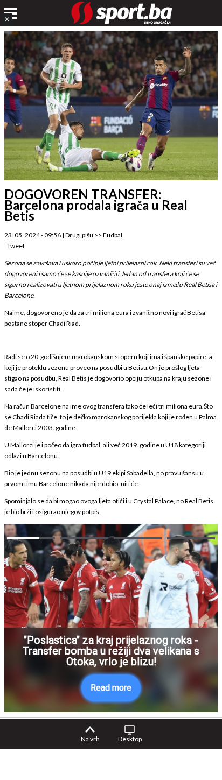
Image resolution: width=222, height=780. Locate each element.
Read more (111, 688)
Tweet (16, 246)
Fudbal (112, 235)
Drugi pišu (79, 235)
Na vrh (90, 739)
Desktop (130, 739)
